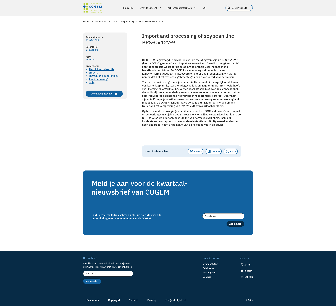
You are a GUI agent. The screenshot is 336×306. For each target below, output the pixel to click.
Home (86, 21)
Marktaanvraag (98, 79)
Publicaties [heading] (208, 268)
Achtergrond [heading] (209, 272)
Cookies (133, 300)
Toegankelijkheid (175, 300)
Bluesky (198, 151)
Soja (91, 82)
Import (93, 72)
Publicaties (127, 7)
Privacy (151, 300)
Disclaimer (92, 300)
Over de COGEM (148, 7)
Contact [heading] (207, 277)
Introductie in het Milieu (104, 76)
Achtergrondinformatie (179, 7)
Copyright (114, 300)
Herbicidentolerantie (101, 69)
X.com (233, 151)
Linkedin (216, 151)
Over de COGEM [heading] (210, 264)
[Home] (92, 8)
